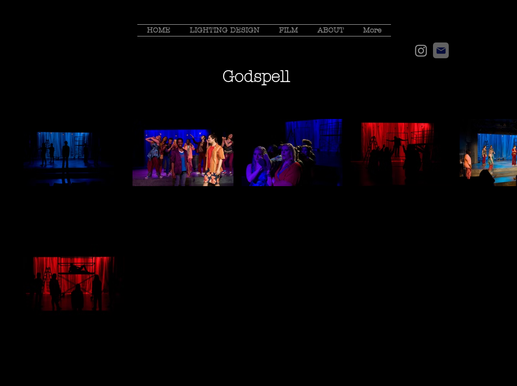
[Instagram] (421, 50)
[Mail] (441, 50)
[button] (224, 30)
